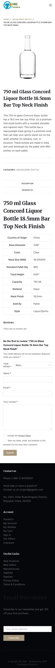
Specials (8, 576)
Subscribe (14, 637)
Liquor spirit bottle (27, 170)
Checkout (8, 542)
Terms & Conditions (14, 584)
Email (7, 387)
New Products (11, 561)
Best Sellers (9, 564)
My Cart (7, 530)
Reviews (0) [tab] (27, 190)
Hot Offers (9, 538)
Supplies (8, 572)
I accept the (19, 435)
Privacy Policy (24, 435)
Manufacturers (11, 568)
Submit (10, 452)
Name (7, 373)
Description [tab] (27, 183)
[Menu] (50, 5)
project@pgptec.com (31, 489)
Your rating (7, 365)
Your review (10, 401)
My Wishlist (9, 527)
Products (8, 519)
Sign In (7, 534)
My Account (10, 523)
